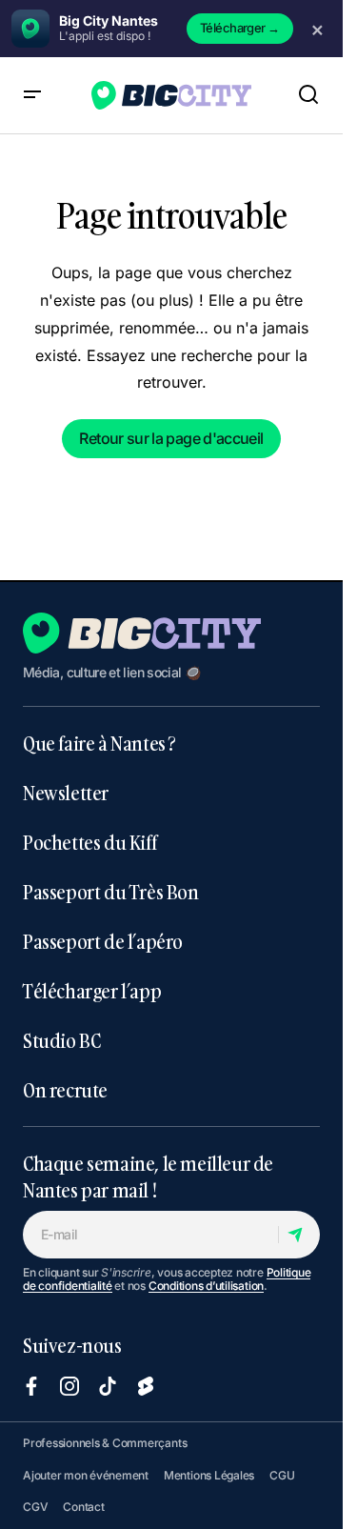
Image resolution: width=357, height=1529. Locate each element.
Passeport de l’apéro (103, 941)
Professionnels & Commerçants (105, 1443)
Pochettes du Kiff (89, 842)
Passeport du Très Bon (111, 891)
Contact (83, 1506)
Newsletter (66, 792)
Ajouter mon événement (86, 1475)
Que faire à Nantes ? (99, 743)
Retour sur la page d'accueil (171, 438)
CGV (35, 1506)
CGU (281, 1475)
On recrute (65, 1089)
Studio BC (61, 1040)
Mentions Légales (209, 1475)
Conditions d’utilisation (206, 1285)
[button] (32, 95)
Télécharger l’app (92, 990)
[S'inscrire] (298, 1235)
